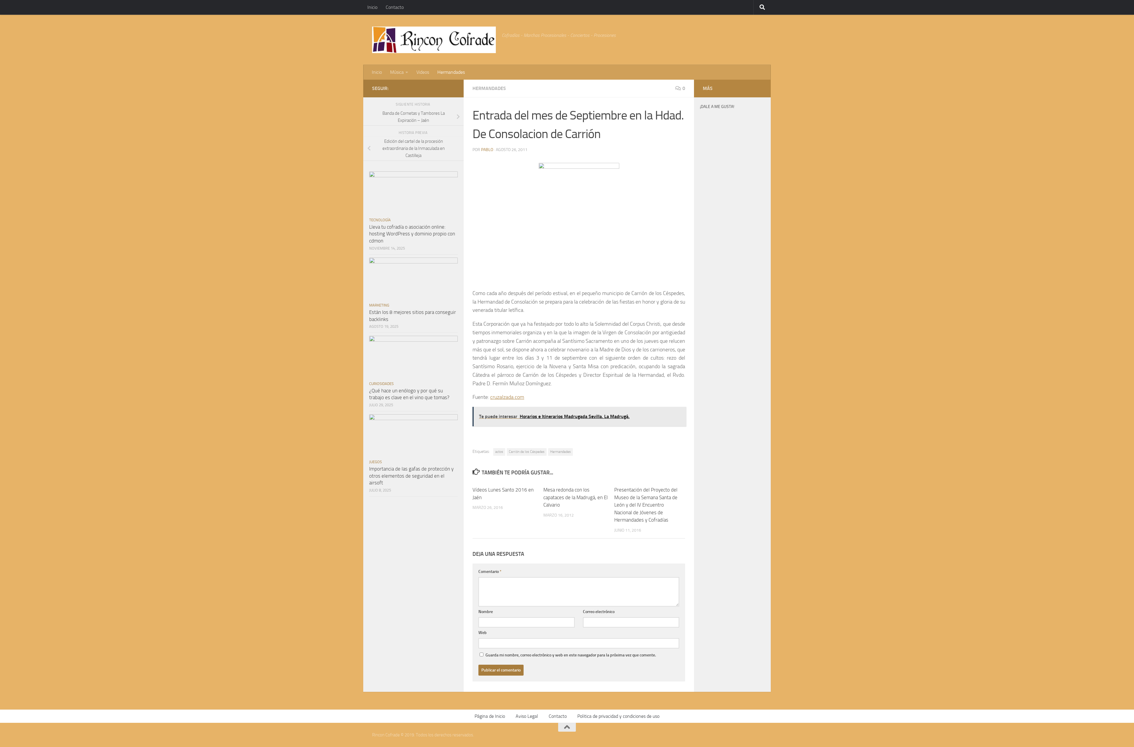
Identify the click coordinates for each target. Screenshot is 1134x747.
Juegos (375, 462)
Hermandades (451, 72)
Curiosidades (381, 383)
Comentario (489, 571)
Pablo (487, 149)
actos (499, 452)
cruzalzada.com (507, 397)
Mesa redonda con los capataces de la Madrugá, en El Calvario (575, 497)
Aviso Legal (527, 716)
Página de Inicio (490, 716)
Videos (422, 72)
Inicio (372, 7)
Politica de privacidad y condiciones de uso (618, 716)
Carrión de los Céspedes (527, 452)
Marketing (379, 305)
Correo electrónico (599, 611)
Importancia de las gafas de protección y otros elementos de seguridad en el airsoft (411, 476)
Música (397, 72)
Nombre (485, 611)
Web (482, 632)
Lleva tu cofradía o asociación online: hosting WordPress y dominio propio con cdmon (412, 234)
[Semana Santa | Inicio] (434, 40)
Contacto (395, 7)
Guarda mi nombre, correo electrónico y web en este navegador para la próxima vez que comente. (570, 655)
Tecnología (380, 220)
